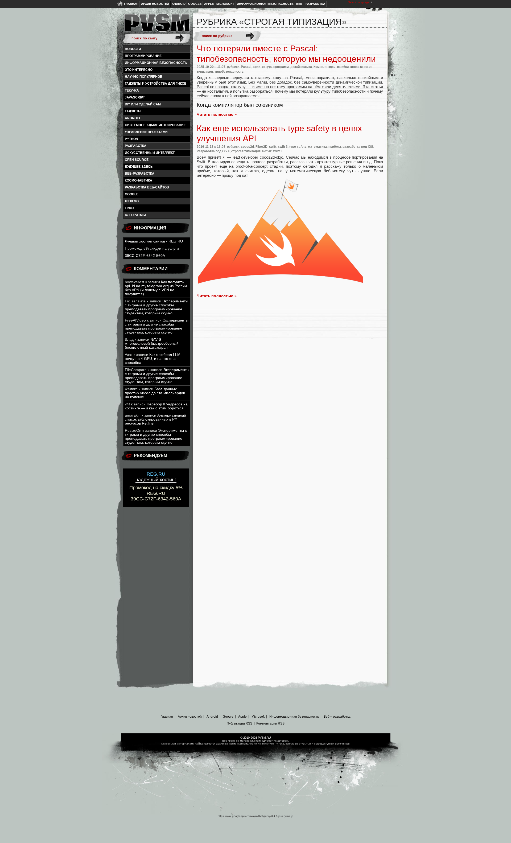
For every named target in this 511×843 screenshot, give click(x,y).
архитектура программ (271, 67)
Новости (133, 49)
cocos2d (247, 147)
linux (129, 208)
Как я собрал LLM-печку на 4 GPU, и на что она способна (153, 359)
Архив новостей (155, 3)
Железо (132, 201)
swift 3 (283, 147)
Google (194, 3)
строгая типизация (246, 151)
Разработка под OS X (213, 151)
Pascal (246, 67)
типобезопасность (229, 71)
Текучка (132, 90)
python (131, 139)
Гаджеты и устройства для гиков (156, 83)
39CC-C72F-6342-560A (145, 256)
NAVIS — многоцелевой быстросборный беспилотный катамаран (152, 343)
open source (137, 160)
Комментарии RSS (270, 723)
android (132, 118)
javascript (135, 97)
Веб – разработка (310, 3)
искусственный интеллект (150, 153)
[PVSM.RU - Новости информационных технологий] (156, 25)
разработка (135, 146)
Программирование (143, 56)
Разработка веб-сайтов (147, 187)
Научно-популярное (143, 77)
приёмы (334, 147)
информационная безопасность (156, 63)
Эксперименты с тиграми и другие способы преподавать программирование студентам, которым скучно (156, 307)
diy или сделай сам (143, 104)
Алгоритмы (135, 215)
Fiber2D (261, 147)
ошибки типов (347, 67)
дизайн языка (301, 67)
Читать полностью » (217, 114)
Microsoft (225, 3)
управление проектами (146, 132)
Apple (209, 3)
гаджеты (133, 111)
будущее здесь (139, 166)
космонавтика (138, 180)
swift (272, 147)
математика (317, 147)
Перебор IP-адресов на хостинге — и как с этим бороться (156, 406)
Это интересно (139, 70)
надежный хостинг (155, 476)
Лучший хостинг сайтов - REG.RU (154, 241)
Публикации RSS (239, 723)
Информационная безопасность (265, 3)
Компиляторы (324, 67)
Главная (131, 3)
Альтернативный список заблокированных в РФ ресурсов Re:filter (155, 419)
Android (179, 3)
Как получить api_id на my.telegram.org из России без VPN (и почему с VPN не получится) (156, 288)
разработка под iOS (358, 147)
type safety (297, 147)
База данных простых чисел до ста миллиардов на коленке (155, 393)
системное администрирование (155, 125)
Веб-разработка (139, 173)
